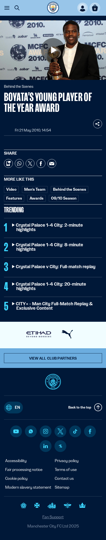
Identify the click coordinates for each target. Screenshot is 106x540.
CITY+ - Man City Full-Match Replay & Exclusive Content (54, 306)
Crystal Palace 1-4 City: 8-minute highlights (49, 247)
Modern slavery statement (28, 487)
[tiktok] (75, 431)
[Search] (17, 8)
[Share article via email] (51, 163)
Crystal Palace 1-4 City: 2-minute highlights (49, 227)
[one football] (60, 446)
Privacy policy (67, 461)
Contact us (64, 478)
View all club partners (53, 358)
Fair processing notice (23, 469)
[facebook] (90, 431)
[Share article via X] (30, 163)
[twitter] (60, 431)
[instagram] (45, 431)
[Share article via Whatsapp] (19, 163)
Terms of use (66, 469)
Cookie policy (16, 478)
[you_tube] (16, 431)
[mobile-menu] (7, 8)
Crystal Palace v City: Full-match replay (55, 266)
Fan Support (53, 517)
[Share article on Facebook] (40, 163)
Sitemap (62, 487)
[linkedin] (45, 446)
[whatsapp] (30, 431)
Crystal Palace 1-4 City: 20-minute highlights (51, 286)
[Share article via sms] (8, 163)
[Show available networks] (97, 123)
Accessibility (16, 461)
